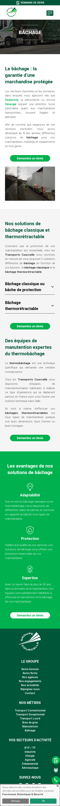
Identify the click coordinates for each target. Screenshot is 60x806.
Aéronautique (30, 767)
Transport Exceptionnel (30, 714)
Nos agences (30, 677)
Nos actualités (30, 685)
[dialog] (30, 795)
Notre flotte (30, 673)
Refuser (15, 801)
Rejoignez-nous (30, 689)
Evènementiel (30, 763)
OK (43, 801)
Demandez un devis (30, 158)
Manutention (30, 726)
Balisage (30, 730)
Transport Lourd (30, 718)
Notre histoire (30, 669)
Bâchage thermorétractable (21, 305)
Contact (30, 693)
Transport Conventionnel (30, 710)
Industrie (30, 751)
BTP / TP (30, 747)
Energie (30, 755)
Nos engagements (30, 681)
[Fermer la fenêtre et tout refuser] (57, 786)
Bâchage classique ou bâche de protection (24, 286)
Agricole (30, 759)
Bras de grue (30, 722)
